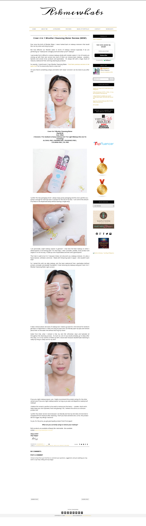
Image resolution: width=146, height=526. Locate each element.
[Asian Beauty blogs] (102, 176)
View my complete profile (107, 72)
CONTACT (97, 29)
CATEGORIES (56, 29)
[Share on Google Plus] (85, 444)
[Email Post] (49, 444)
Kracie (51, 445)
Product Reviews (64, 445)
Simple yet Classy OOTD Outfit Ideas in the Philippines (103, 89)
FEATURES (68, 29)
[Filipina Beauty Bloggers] (102, 197)
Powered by (99, 60)
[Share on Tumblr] (87, 444)
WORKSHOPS (109, 29)
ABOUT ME (44, 29)
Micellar (56, 445)
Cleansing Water (40, 445)
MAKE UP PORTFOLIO (83, 29)
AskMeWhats (105, 68)
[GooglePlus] (100, 234)
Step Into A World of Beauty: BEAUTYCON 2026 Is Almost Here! (103, 101)
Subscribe (103, 55)
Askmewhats (73, 12)
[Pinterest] (96, 234)
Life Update (96, 105)
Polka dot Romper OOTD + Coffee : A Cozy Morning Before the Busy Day (103, 92)
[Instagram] (110, 234)
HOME (34, 29)
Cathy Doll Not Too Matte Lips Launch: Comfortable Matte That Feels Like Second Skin (103, 97)
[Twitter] (107, 234)
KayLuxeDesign (86, 515)
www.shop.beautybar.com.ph (43, 430)
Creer (47, 445)
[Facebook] (103, 234)
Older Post (85, 499)
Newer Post (34, 499)
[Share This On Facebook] (79, 444)
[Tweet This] (81, 444)
